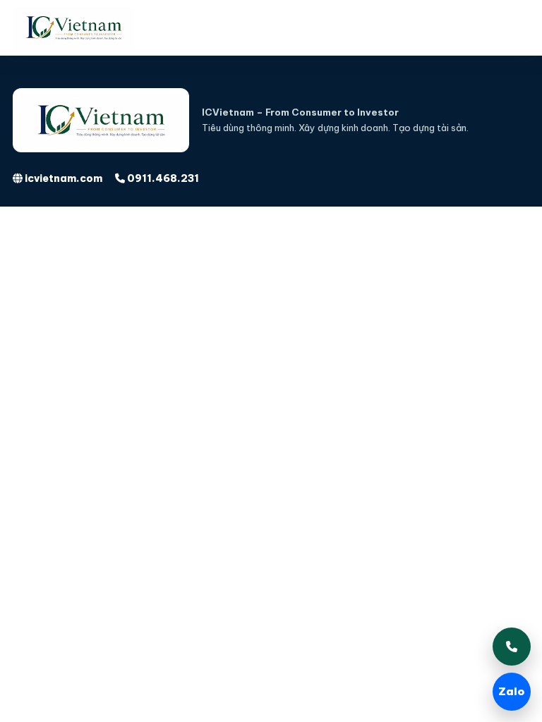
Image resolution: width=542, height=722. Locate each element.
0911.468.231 (162, 178)
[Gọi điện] (512, 647)
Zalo (511, 691)
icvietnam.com (62, 178)
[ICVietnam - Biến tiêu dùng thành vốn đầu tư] (90, 27)
